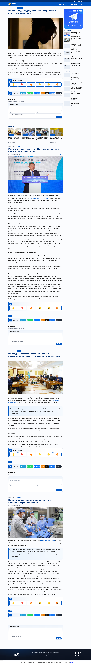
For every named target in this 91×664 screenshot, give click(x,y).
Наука (18, 146)
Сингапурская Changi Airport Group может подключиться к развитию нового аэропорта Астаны (14, 139)
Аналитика (65, 4)
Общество (19, 497)
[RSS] (82, 1)
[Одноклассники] (76, 1)
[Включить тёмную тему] (80, 4)
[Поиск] (82, 4)
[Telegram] (74, 1)
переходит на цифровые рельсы (47, 540)
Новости (13, 146)
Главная (9, 146)
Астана (10, 315)
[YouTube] (80, 1)
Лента (60, 4)
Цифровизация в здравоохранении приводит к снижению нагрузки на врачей (28, 138)
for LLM (47, 655)
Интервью (71, 4)
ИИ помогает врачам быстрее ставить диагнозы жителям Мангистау (42, 138)
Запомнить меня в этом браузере (17, 114)
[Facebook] (78, 656)
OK (71, 662)
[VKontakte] (78, 1)
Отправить (59, 116)
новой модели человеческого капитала (39, 198)
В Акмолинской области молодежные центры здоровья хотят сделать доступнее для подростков (56, 139)
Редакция (44, 655)
